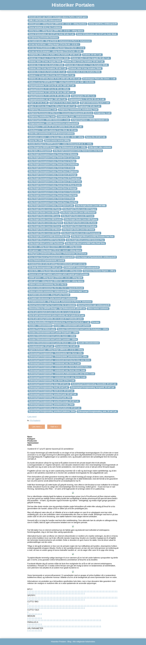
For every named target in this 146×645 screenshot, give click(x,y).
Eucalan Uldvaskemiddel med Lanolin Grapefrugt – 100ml (53, 333)
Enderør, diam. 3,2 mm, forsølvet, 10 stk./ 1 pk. (84, 62)
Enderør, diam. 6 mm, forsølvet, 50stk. (85, 68)
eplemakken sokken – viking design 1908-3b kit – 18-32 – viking (56, 137)
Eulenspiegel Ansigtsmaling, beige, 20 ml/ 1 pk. (49, 384)
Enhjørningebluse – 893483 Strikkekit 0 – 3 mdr (49, 120)
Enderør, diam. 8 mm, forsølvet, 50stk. (84, 72)
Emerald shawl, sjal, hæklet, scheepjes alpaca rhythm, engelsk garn (58, 17)
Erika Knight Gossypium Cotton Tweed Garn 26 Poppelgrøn (54, 178)
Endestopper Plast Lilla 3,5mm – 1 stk (99, 79)
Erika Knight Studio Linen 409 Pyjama (81, 219)
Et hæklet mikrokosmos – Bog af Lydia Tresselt (49, 295)
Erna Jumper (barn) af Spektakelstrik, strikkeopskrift (51, 257)
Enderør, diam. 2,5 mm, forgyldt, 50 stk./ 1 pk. (91, 58)
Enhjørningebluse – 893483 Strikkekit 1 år (90, 120)
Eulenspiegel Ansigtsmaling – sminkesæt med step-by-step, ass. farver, (59, 360)
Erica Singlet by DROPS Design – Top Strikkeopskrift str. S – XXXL (57, 147)
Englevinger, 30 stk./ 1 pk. (89, 106)
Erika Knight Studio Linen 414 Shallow (79, 226)
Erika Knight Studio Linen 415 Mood (44, 230)
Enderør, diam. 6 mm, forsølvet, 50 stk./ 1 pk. (47, 68)
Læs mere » (37, 427)
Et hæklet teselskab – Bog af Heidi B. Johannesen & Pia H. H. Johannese (60, 302)
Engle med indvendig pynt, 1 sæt (95, 103)
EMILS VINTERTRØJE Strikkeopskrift (45, 20)
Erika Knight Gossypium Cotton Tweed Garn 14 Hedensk (53, 164)
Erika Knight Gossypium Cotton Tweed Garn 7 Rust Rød (53, 202)
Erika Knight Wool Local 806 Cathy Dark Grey (85, 243)
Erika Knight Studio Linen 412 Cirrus (44, 226)
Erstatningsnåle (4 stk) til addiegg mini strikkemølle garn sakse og (57, 264)
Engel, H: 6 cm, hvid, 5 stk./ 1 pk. (64, 103)
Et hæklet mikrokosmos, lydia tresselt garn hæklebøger (52, 298)
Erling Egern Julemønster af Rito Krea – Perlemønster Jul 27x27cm (57, 254)
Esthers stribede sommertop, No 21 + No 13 (47, 285)
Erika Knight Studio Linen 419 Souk (44, 233)
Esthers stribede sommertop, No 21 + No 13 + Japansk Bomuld (56, 288)
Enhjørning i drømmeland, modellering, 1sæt (78, 110)
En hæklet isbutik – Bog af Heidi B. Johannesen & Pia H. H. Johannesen (60, 41)
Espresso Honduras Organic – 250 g (99, 271)
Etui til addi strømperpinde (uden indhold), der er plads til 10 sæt (56, 315)
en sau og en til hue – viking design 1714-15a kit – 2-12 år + (54, 44)
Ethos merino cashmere (98, 309)
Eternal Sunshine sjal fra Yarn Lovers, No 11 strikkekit (52, 305)
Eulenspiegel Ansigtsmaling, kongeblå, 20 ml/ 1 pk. (93, 387)
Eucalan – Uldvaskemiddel (40, 326)
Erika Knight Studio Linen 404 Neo (44, 212)
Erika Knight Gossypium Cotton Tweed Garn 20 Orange (52, 175)
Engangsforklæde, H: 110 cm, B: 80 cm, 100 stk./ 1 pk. (52, 86)
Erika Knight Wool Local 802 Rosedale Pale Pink (92, 236)
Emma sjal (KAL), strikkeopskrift (103, 24)
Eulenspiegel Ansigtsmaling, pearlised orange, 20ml (51, 405)
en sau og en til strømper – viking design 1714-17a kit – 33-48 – (56, 51)
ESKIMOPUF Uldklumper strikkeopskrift (81, 267)
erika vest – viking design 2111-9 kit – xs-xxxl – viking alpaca (55, 247)
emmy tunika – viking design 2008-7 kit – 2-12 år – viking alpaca (56, 31)
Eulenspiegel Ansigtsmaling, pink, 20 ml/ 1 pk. (97, 411)
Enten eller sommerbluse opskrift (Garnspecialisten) (51, 134)
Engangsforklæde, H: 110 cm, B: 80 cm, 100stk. (49, 89)
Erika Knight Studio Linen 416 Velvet (78, 230)
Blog (69, 642)
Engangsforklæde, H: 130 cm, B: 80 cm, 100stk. (49, 96)
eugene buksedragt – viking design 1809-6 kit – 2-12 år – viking (56, 350)
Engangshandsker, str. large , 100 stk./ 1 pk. (47, 99)
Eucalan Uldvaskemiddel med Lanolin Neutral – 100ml (52, 343)
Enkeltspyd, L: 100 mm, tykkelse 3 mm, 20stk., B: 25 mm (53, 130)
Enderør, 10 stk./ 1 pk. (92, 55)
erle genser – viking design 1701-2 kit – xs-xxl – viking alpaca (55, 250)
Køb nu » (54, 427)
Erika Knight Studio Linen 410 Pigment (45, 223)
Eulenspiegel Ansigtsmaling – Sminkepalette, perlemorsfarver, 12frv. (58, 357)
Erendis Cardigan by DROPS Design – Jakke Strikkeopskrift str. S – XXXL (60, 144)
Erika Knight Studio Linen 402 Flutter (45, 209)
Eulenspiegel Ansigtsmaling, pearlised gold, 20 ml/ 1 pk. (53, 394)
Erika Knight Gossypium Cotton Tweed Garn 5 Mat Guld (53, 195)
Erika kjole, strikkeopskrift (40, 151)
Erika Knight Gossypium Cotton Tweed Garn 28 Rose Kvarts (55, 185)
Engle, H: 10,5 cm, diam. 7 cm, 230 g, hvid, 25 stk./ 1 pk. (52, 106)
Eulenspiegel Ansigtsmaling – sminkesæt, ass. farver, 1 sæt (54, 363)
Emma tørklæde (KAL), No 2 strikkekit (45, 27)
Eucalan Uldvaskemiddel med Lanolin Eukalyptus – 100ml (83, 329)
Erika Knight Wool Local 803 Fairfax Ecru (46, 240)
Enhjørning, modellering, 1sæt (42, 116)
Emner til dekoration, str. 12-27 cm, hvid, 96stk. (97, 34)
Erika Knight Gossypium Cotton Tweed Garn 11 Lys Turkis (54, 158)
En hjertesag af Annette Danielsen (43, 38)
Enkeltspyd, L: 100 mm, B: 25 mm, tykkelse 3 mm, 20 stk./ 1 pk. (55, 127)
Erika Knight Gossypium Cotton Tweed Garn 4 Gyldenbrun (54, 192)
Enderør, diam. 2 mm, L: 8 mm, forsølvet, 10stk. (49, 58)
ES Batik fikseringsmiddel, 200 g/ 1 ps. (45, 267)
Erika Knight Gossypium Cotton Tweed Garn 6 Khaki (51, 199)
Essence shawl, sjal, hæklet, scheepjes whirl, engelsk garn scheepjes (58, 274)
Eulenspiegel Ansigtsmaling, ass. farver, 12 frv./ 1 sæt (51, 381)
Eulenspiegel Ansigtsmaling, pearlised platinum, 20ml (52, 411)
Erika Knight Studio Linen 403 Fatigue (79, 209)
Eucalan (95, 322)
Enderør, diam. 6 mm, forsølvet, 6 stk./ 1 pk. (47, 72)
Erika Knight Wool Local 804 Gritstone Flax (85, 240)
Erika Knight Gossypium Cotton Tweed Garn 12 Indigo (52, 161)
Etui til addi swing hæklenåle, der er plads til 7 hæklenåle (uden (56, 319)
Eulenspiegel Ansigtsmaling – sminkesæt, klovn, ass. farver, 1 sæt (57, 377)
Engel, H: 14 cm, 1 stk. (38, 103)
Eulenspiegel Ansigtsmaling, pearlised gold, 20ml (50, 398)
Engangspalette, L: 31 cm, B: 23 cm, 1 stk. (87, 99)
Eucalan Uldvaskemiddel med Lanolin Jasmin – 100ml (52, 336)
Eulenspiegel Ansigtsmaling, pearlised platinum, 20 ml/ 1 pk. (54, 408)
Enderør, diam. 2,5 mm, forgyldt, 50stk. (45, 62)
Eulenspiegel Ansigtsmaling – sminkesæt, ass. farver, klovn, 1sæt (57, 370)
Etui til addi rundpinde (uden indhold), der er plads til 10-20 (54, 312)
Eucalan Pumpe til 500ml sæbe (42, 329)
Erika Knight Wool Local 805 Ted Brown (46, 243)
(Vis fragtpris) (35, 420)
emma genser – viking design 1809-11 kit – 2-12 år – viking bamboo (57, 24)
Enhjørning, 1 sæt (102, 113)
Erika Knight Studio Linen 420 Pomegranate (81, 233)
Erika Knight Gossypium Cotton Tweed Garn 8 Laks (51, 206)
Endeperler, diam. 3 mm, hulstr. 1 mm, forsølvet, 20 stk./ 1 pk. (54, 55)
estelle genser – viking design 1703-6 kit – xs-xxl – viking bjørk (55, 278)
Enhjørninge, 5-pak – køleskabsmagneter (75, 116)
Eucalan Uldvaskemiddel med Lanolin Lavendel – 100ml (53, 339)
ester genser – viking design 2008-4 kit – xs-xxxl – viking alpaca (56, 281)
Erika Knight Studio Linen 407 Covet (77, 216)
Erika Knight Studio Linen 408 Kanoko (45, 219)
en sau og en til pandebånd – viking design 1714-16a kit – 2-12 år (56, 48)
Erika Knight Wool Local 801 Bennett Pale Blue (49, 236)
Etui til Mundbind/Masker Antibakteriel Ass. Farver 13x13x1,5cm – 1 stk (59, 322)
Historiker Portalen (73, 5)
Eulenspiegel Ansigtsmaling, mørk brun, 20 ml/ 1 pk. (51, 391)
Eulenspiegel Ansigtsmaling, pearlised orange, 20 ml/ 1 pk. (54, 401)
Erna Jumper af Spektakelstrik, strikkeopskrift (96, 257)
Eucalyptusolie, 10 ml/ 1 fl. (67, 346)
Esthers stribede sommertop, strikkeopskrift (48, 291)
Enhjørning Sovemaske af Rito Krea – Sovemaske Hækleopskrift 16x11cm (60, 113)
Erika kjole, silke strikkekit (100, 147)
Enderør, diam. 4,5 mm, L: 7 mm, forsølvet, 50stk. (87, 65)
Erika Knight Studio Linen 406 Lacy (44, 216)
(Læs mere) (32, 417)
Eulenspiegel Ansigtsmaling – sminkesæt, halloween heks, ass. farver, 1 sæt (61, 374)
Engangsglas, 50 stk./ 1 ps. (83, 96)
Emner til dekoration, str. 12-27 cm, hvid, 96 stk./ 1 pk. (51, 34)
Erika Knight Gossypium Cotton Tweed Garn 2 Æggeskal (53, 171)
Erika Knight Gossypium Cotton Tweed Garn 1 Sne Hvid (78, 151)
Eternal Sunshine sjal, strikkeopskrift (93, 305)
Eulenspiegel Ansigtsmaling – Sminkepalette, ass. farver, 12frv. (56, 353)
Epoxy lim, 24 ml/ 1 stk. (96, 137)
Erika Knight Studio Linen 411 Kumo (80, 223)
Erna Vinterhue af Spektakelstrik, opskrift (46, 260)
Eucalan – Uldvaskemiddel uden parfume (72, 326)
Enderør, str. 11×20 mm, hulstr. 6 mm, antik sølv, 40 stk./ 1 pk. (54, 79)
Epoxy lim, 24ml (35, 140)
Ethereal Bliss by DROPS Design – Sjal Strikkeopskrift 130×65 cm (57, 309)
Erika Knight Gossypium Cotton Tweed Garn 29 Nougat (52, 188)
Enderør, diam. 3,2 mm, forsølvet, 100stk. (46, 65)
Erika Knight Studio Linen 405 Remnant (78, 212)
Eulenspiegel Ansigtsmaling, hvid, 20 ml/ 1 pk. (48, 387)
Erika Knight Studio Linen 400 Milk (91, 206)
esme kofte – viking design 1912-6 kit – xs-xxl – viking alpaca (55, 271)
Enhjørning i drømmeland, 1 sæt (42, 110)
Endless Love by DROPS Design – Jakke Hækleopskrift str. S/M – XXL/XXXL (61, 82)
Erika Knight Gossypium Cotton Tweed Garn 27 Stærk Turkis (55, 182)
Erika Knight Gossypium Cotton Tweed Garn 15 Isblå (51, 168)
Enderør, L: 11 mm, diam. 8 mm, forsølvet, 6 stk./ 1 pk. (51, 75)
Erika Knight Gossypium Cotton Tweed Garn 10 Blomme (53, 154)
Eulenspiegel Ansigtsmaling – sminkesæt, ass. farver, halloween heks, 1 (59, 367)
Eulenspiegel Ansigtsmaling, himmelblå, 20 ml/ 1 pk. (94, 384)
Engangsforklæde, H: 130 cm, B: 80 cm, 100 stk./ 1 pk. (52, 92)
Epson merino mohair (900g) (57, 140)
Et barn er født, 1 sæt (78, 291)
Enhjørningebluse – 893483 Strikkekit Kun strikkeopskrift (53, 123)
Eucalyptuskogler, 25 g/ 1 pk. (41, 346)
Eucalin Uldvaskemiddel (88, 343)
